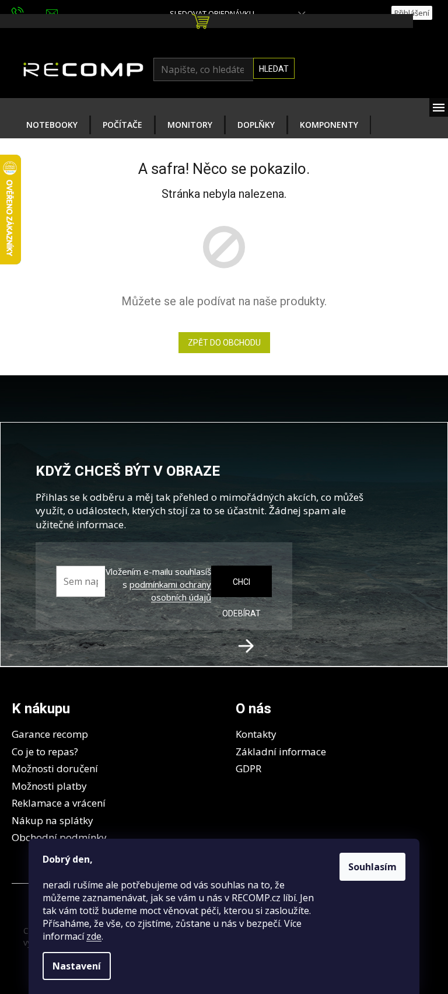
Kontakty (256, 734)
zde (94, 936)
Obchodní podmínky (59, 837)
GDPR (248, 768)
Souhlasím (372, 866)
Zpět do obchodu (224, 342)
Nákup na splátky (52, 820)
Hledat (274, 69)
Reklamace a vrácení (59, 803)
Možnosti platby (49, 786)
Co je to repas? (45, 751)
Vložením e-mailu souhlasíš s (158, 584)
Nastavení (76, 966)
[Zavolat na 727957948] (29, 12)
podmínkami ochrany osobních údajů (170, 590)
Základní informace (281, 751)
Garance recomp (50, 734)
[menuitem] (52, 125)
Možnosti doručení (55, 768)
